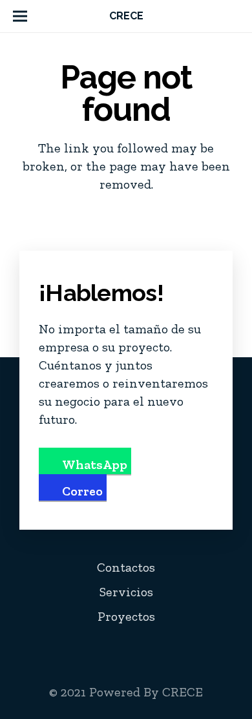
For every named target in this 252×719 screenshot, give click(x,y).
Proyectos (126, 616)
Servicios (126, 591)
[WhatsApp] (216, 648)
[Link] (234, 16)
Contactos (126, 567)
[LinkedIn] (162, 648)
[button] (20, 16)
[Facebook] (108, 648)
